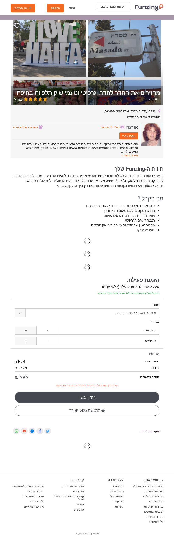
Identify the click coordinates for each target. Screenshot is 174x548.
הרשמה (55, 8)
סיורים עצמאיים (34, 506)
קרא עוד (65, 185)
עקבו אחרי (128, 136)
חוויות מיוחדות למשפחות (28, 486)
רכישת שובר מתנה (113, 6)
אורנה (132, 126)
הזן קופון (153, 354)
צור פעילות (21, 8)
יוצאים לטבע (36, 491)
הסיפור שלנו (116, 496)
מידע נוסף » (130, 155)
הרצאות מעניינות (73, 486)
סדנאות (79, 509)
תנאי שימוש (156, 501)
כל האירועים (36, 501)
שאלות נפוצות (154, 491)
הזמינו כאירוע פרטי (25, 127)
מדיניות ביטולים (153, 496)
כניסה (72, 8)
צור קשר (119, 501)
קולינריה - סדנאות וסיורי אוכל (69, 498)
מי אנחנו (118, 486)
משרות (119, 506)
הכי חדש (78, 491)
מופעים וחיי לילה (33, 496)
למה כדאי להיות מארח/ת (147, 486)
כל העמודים (155, 521)
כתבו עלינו (117, 491)
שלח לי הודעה (110, 127)
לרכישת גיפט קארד (85, 410)
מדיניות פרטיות (153, 506)
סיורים (80, 504)
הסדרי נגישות (154, 516)
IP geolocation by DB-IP (87, 533)
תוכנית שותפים (153, 511)
